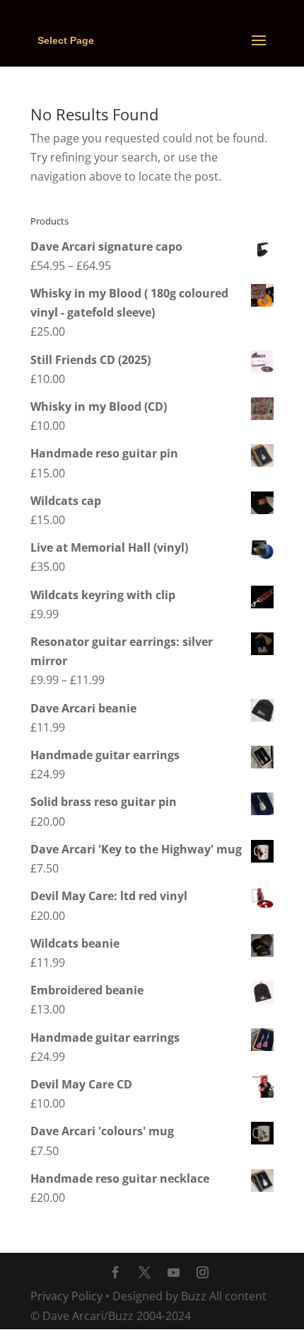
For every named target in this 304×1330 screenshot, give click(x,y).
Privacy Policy (66, 1296)
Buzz (193, 1296)
